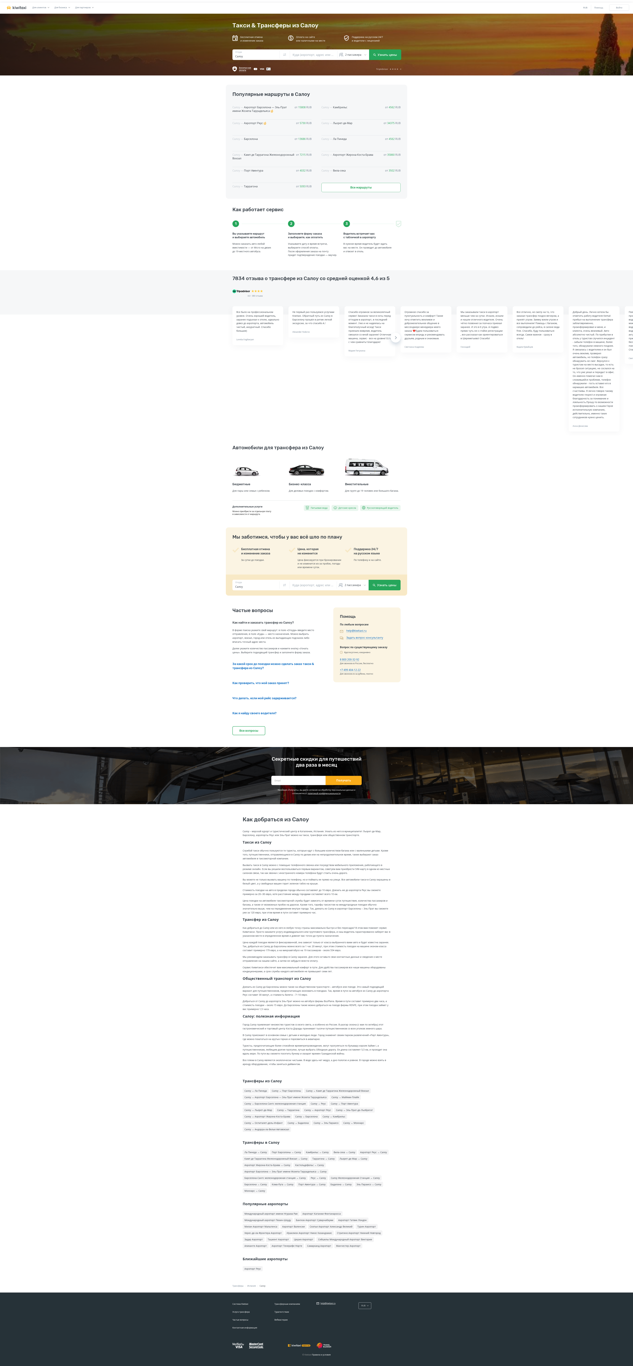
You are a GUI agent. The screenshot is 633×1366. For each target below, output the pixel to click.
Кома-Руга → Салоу (282, 1184)
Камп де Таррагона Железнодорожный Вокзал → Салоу (275, 1158)
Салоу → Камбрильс (334, 1116)
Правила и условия (321, 1354)
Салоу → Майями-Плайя (345, 1097)
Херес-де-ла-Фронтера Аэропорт (263, 1233)
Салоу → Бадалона (298, 1122)
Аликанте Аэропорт (255, 1245)
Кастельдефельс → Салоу (309, 1165)
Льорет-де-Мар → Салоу (353, 1158)
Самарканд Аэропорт (319, 1245)
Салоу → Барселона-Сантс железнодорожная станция (275, 1103)
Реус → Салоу (318, 1177)
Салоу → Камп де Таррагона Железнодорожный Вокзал (337, 1090)
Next (396, 337)
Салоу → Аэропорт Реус (317, 1110)
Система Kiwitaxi (240, 1304)
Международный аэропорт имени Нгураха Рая (271, 1213)
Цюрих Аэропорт (303, 1239)
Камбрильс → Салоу (317, 1152)
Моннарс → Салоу (254, 1190)
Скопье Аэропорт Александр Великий (331, 1226)
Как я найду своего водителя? (254, 713)
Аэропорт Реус (252, 1268)
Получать (343, 780)
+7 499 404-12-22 (350, 670)
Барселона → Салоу (255, 1184)
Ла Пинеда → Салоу (255, 1152)
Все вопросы (248, 731)
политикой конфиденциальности (324, 793)
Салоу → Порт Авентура (344, 1103)
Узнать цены (387, 55)
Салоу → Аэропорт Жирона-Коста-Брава (267, 1116)
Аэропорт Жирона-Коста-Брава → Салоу (267, 1165)
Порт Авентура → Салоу (312, 1184)
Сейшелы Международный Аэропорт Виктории (345, 1239)
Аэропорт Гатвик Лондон (352, 1220)
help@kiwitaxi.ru (356, 631)
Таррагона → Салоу (323, 1158)
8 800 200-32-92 (349, 659)
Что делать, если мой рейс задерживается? (264, 698)
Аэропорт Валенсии (293, 1226)
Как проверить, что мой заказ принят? (260, 683)
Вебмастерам (281, 1319)
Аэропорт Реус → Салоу (373, 1152)
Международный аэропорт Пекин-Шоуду (267, 1220)
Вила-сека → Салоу (344, 1152)
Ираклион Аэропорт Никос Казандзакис (309, 1233)
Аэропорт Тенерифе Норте (287, 1245)
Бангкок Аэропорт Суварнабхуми (314, 1220)
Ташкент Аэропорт (278, 1239)
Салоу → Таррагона (288, 1110)
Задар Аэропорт (253, 1239)
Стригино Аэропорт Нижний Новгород (359, 1233)
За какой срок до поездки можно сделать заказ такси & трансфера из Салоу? (273, 666)
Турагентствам (281, 1311)
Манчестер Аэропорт (348, 1245)
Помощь (598, 7)
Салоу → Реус (318, 1103)
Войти (619, 7)
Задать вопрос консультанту (364, 637)
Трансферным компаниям (287, 1304)
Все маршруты (361, 187)
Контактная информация (244, 1327)
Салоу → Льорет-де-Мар (258, 1110)
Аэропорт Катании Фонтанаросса (321, 1213)
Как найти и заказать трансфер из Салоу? (263, 622)
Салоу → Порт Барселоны (286, 1090)
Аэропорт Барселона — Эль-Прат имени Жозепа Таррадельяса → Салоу (285, 1171)
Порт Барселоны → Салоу (286, 1152)
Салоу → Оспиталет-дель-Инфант (263, 1122)
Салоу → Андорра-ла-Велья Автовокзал (266, 1129)
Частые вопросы (240, 1319)
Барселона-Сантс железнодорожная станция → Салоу (275, 1177)
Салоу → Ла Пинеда (255, 1090)
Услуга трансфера (241, 1311)
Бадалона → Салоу (341, 1184)
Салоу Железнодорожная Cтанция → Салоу (355, 1177)
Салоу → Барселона (306, 1116)
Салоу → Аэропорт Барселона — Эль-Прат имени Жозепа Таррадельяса (285, 1097)
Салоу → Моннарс (353, 1122)
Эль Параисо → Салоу (369, 1184)
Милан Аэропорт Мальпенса (260, 1226)
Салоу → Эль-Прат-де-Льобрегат (354, 1110)
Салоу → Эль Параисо (326, 1122)
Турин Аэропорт (366, 1226)
